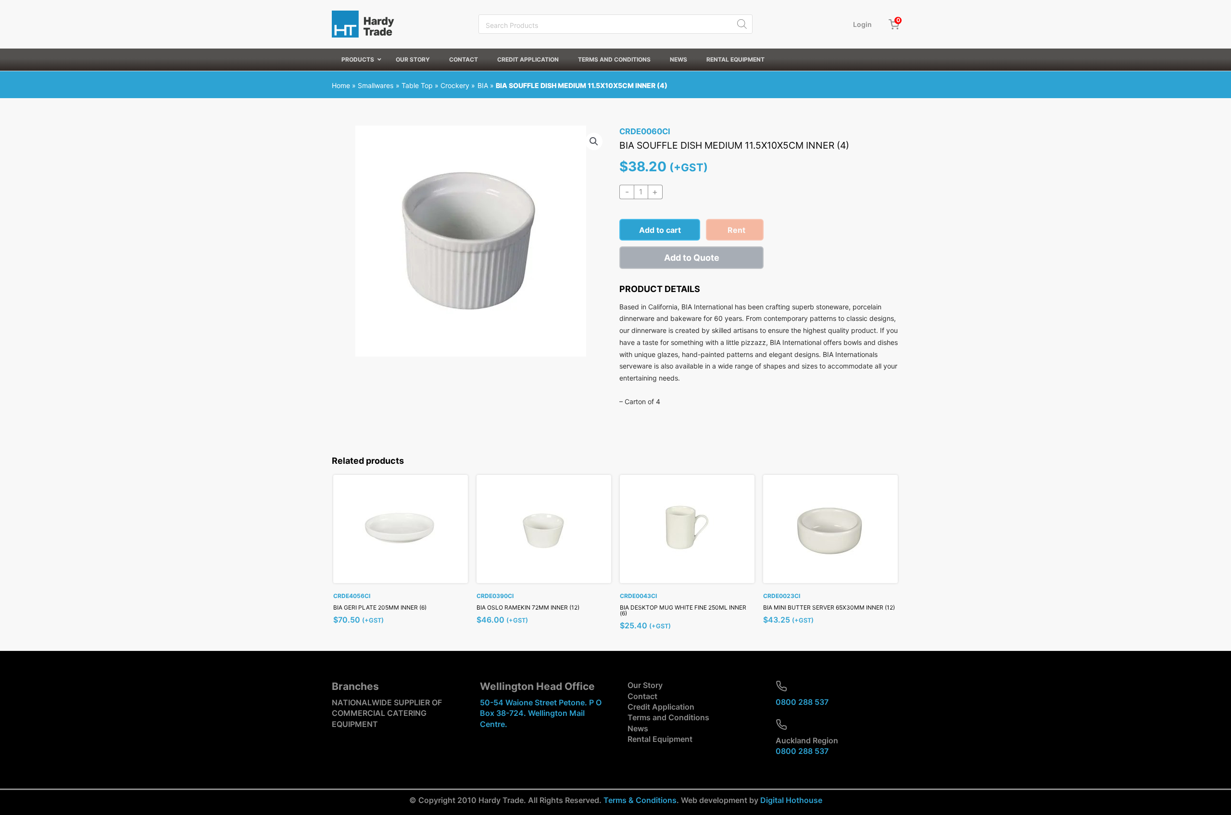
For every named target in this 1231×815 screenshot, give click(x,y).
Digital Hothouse (791, 800)
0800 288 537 (802, 702)
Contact (642, 696)
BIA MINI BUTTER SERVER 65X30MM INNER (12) (829, 607)
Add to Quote (691, 258)
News (638, 728)
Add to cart (660, 230)
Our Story (645, 685)
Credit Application (661, 707)
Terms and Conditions (668, 717)
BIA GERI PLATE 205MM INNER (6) (380, 607)
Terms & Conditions (640, 800)
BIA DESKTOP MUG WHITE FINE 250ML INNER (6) (683, 610)
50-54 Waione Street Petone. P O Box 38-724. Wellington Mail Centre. (541, 713)
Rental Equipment (660, 739)
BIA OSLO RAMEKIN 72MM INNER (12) (528, 607)
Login (862, 24)
